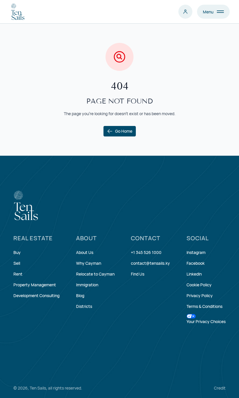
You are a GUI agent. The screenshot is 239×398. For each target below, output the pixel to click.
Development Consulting (36, 295)
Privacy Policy (200, 295)
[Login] (185, 12)
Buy (17, 252)
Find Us (137, 274)
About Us (84, 252)
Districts (84, 306)
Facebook (196, 263)
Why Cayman (88, 263)
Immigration (87, 284)
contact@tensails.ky (150, 263)
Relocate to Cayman (95, 274)
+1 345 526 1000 (146, 252)
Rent (17, 274)
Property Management (34, 284)
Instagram (196, 252)
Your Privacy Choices (206, 321)
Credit (220, 388)
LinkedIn (194, 274)
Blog (80, 295)
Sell (16, 263)
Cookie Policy (199, 284)
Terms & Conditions (204, 306)
